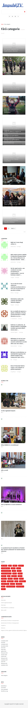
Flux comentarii (4, 689)
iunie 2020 (3, 649)
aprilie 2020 (3, 651)
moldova (3, 578)
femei (14, 573)
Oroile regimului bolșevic (8, 410)
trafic (3, 586)
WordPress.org (4, 691)
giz (8, 576)
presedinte (10, 581)
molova (9, 578)
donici (19, 570)
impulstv (13, 576)
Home (2, 24)
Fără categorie (4, 675)
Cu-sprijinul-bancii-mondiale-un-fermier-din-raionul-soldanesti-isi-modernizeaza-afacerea (13, 549)
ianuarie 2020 (4, 654)
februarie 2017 (4, 663)
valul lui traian (20, 586)
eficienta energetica (6, 573)
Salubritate (22, 581)
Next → (13, 228)
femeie (19, 573)
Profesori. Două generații (13, 620)
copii (14, 570)
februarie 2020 (4, 653)
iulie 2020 (3, 647)
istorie (19, 576)
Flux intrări (3, 687)
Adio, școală (4, 470)
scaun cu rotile (5, 583)
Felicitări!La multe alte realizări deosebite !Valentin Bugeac (17, 300)
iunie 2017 (3, 661)
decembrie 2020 (4, 646)
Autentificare (4, 685)
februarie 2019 (4, 658)
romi (16, 581)
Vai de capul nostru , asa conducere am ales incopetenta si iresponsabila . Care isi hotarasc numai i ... (18, 272)
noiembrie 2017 (4, 659)
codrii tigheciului (5, 568)
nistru (21, 578)
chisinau (20, 565)
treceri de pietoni (10, 586)
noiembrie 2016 (4, 665)
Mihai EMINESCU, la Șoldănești (9, 445)
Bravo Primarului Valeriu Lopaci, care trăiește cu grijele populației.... (17, 367)
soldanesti (19, 583)
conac (18, 568)
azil (9, 565)
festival (3, 576)
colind (13, 568)
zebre (3, 589)
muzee (15, 578)
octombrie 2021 (4, 644)
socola (12, 583)
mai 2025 (3, 642)
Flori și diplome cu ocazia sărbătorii (11, 504)
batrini (14, 565)
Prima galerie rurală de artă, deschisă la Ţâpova (16, 630)
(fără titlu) (3, 600)
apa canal (4, 565)
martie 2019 (3, 656)
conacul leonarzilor (6, 570)
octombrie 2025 (4, 640)
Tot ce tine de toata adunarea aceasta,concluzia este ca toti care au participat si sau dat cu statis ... (18, 287)
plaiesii (3, 581)
